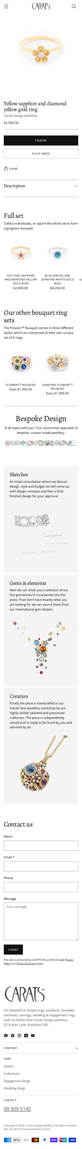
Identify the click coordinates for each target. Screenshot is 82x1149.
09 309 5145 (17, 1109)
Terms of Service (26, 963)
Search (8, 1066)
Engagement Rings (17, 1081)
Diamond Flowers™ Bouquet (57, 387)
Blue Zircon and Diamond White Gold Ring (57, 279)
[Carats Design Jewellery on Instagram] (19, 1036)
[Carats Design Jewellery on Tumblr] (26, 1036)
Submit (13, 949)
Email (9, 857)
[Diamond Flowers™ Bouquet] (58, 363)
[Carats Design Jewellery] (41, 6)
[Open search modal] (73, 6)
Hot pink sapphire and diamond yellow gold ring (20, 279)
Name (8, 836)
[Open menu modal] (6, 6)
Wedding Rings (14, 1088)
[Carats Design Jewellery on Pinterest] (13, 1036)
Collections (12, 1073)
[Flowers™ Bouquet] (21, 363)
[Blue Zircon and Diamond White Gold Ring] (58, 254)
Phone (8, 878)
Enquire (41, 140)
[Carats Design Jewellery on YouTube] (33, 1036)
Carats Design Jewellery (20, 115)
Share (13, 168)
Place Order (41, 153)
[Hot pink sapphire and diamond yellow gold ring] (21, 254)
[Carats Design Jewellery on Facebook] (6, 1036)
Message (10, 899)
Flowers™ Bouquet (21, 385)
